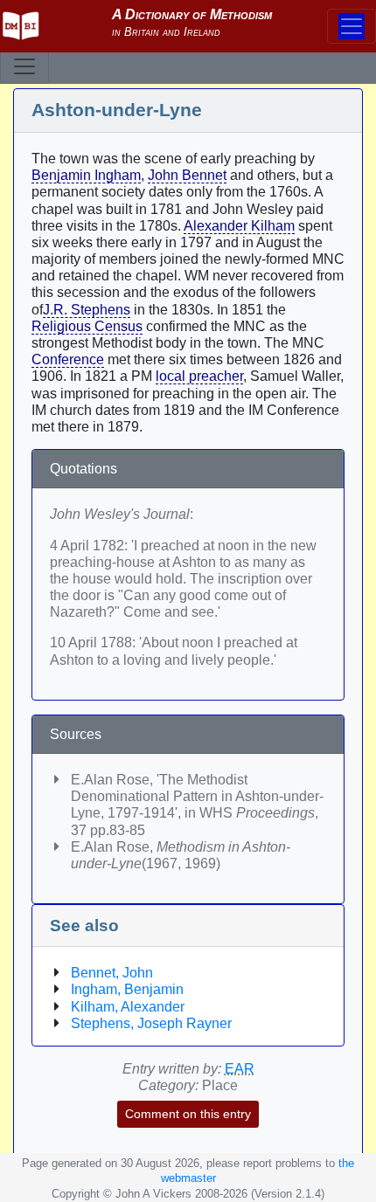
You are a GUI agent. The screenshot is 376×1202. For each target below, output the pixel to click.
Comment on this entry (188, 1114)
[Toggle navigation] (24, 66)
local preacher (199, 376)
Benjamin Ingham (86, 175)
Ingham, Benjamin (127, 989)
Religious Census (87, 326)
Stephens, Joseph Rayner (151, 1023)
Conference (67, 359)
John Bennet (187, 175)
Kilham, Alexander (128, 1006)
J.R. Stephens (86, 309)
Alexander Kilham (239, 225)
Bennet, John (112, 972)
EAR (239, 1068)
